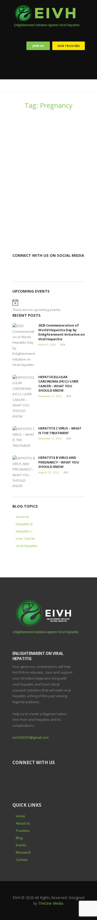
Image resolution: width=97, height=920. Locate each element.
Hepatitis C (24, 531)
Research (23, 852)
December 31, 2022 (50, 396)
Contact (22, 859)
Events (21, 845)
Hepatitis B (24, 524)
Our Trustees (68, 46)
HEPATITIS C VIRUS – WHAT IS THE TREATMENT (59, 430)
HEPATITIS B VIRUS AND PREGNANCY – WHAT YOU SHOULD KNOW (47, 168)
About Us (23, 823)
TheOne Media (50, 903)
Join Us (38, 46)
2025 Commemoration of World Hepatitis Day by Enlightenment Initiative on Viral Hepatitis (61, 332)
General (22, 516)
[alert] (48, 306)
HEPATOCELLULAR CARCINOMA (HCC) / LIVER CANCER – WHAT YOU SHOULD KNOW (58, 384)
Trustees (23, 830)
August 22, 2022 (24, 178)
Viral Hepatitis (27, 545)
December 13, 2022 (50, 438)
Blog (19, 837)
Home (20, 816)
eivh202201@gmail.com (30, 737)
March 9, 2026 (47, 344)
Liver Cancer (25, 538)
